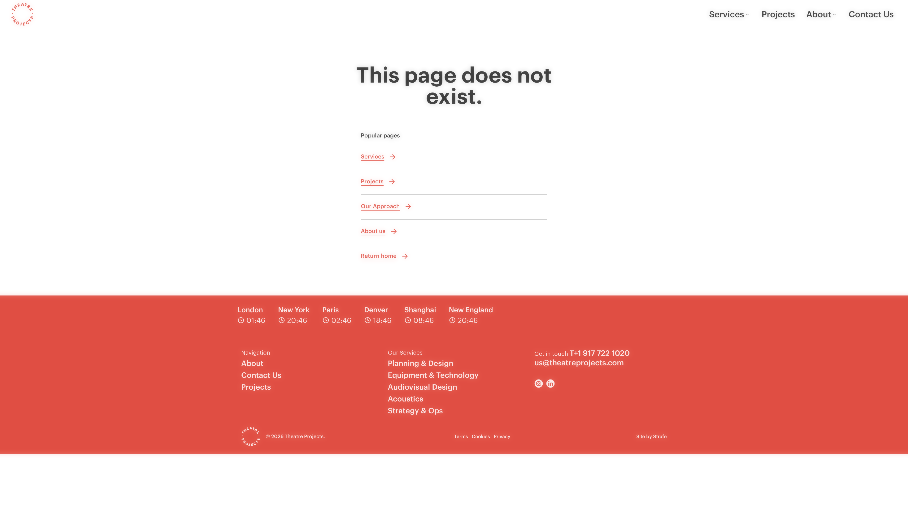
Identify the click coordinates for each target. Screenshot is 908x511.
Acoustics (405, 399)
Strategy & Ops (415, 410)
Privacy (502, 436)
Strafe (660, 436)
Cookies (481, 436)
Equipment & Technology (433, 375)
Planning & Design (420, 363)
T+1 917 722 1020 (600, 353)
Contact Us (871, 14)
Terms (461, 436)
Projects (778, 14)
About (818, 14)
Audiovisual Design (422, 387)
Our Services (405, 352)
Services (726, 14)
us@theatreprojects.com (579, 362)
